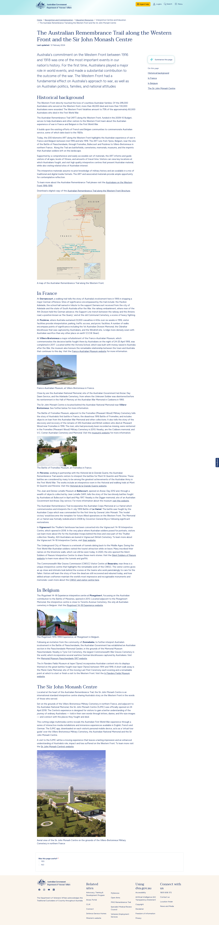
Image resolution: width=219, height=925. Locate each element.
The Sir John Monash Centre (161, 88)
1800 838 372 (166, 892)
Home (39, 20)
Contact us (165, 897)
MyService (115, 893)
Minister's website (93, 918)
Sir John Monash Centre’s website (57, 746)
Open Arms (115, 898)
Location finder (166, 902)
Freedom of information (145, 913)
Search (169, 4)
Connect (90, 909)
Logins (159, 4)
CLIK (88, 904)
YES (42, 861)
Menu (179, 4)
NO (42, 865)
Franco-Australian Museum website (89, 351)
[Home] (55, 5)
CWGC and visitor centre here (84, 580)
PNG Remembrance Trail (121, 902)
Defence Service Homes (96, 913)
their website (89, 540)
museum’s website (101, 432)
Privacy (138, 918)
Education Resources (84, 20)
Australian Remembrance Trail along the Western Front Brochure (99, 190)
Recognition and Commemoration (59, 20)
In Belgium (153, 83)
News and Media (167, 906)
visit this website (120, 500)
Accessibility (141, 892)
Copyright (140, 904)
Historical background (158, 73)
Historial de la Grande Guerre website (88, 486)
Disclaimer (140, 909)
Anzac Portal (91, 900)
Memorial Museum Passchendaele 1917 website (64, 658)
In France (152, 78)
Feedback (217, 462)
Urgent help (144, 4)
